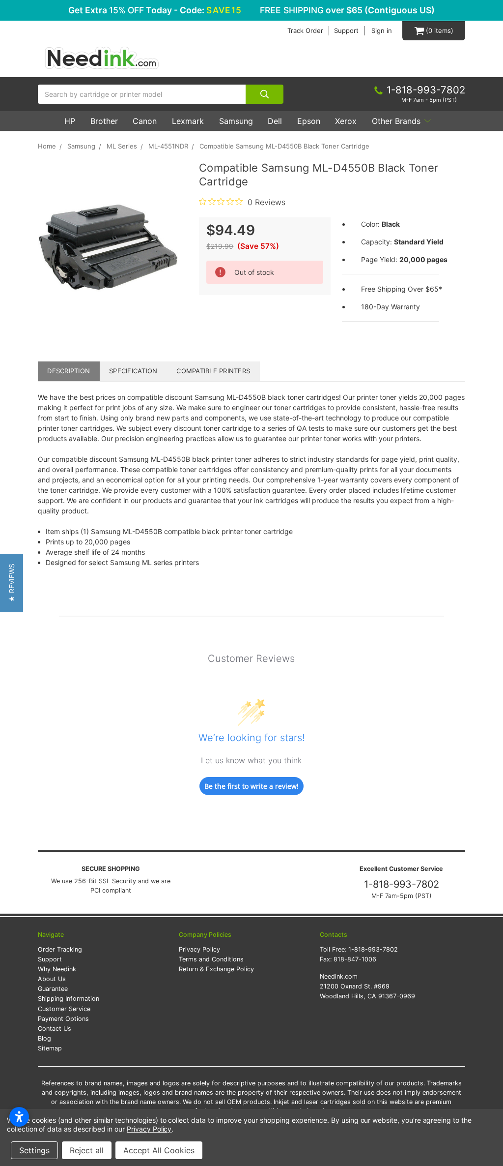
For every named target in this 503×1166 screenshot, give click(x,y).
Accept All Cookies (159, 1150)
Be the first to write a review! (251, 786)
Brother (104, 121)
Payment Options (63, 1018)
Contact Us (54, 1028)
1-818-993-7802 (401, 884)
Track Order (305, 31)
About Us (52, 979)
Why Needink (57, 969)
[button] (11, 583)
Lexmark (188, 121)
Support (346, 31)
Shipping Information (68, 998)
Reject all (87, 1150)
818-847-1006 (355, 959)
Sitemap (50, 1048)
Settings (34, 1150)
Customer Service (64, 1009)
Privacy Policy (199, 949)
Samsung (236, 121)
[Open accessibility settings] (19, 1117)
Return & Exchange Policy (216, 969)
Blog (44, 1038)
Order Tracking (60, 949)
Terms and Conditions (211, 959)
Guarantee (53, 988)
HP (69, 121)
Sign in (381, 31)
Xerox (346, 121)
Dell (275, 121)
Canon (145, 121)
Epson (308, 121)
